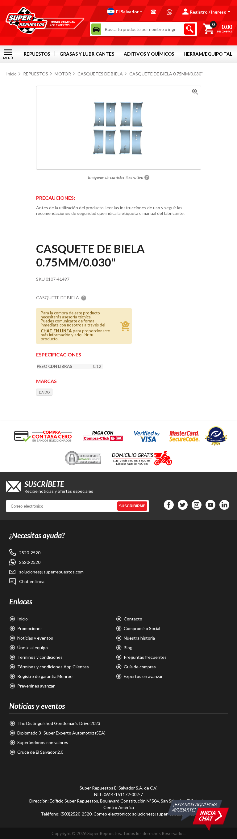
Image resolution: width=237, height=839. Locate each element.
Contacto (133, 618)
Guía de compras (140, 666)
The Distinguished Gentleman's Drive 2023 (58, 723)
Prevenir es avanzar (36, 685)
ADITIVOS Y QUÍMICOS (149, 54)
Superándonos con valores (42, 742)
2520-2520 (29, 552)
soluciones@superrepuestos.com (51, 571)
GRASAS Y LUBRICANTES (87, 54)
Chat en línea (31, 581)
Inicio (11, 73)
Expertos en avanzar (143, 676)
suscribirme (132, 506)
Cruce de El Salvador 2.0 (40, 752)
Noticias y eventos (35, 638)
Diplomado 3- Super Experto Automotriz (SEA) (61, 732)
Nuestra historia (139, 638)
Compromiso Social (142, 628)
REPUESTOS (37, 54)
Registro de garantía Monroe (45, 676)
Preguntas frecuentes (145, 657)
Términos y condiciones (40, 657)
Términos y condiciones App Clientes (53, 666)
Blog (128, 647)
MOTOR (63, 73)
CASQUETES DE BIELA (100, 73)
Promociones (30, 628)
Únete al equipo (32, 647)
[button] (125, 11)
